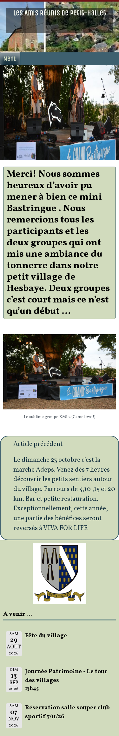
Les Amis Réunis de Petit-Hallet (59, 13)
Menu (10, 58)
